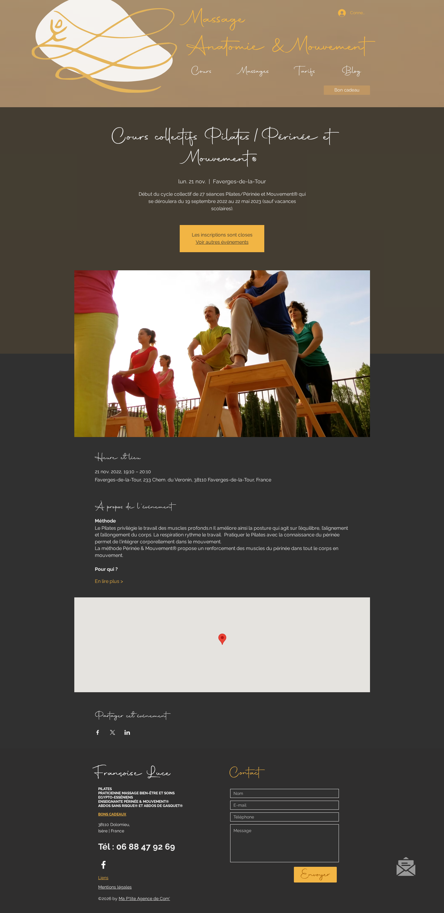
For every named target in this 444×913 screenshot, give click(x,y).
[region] (406, 869)
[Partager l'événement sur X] (112, 732)
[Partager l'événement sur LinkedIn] (127, 732)
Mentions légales (115, 887)
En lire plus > (109, 581)
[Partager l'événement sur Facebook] (98, 732)
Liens (103, 877)
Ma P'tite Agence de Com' (144, 898)
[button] (406, 866)
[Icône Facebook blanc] (103, 865)
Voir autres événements (222, 242)
